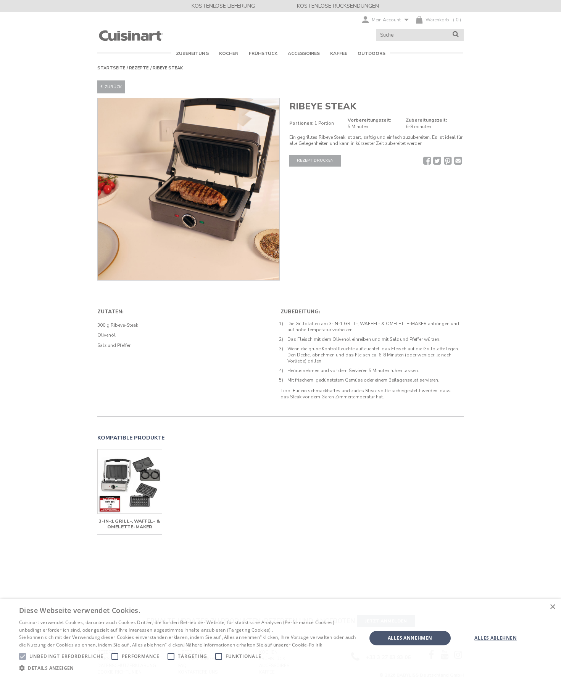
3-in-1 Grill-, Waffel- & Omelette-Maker (129, 524)
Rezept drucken (315, 160)
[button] (187, 667)
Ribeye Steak (168, 68)
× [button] (552, 607)
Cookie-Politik (307, 645)
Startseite (111, 68)
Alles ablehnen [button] (495, 638)
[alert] (280, 638)
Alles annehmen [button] (410, 638)
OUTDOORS (371, 53)
